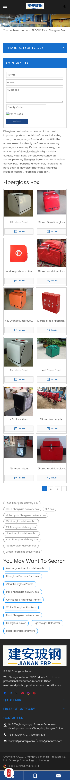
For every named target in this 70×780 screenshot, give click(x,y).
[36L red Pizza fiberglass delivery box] (51, 202)
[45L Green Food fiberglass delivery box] (51, 348)
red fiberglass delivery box (21, 545)
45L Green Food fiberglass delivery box (51, 370)
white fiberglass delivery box (22, 509)
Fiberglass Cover (16, 623)
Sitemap (14, 760)
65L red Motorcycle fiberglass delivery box (51, 420)
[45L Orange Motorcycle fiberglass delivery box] (18, 299)
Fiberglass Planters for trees (22, 576)
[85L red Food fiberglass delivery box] (51, 252)
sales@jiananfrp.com (49, 741)
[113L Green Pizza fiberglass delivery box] (18, 447)
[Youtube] (23, 693)
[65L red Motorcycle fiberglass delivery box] (51, 397)
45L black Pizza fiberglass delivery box (19, 420)
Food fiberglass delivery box (22, 503)
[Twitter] (17, 693)
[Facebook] (5, 693)
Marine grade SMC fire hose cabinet (19, 272)
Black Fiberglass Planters (20, 631)
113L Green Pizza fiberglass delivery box (19, 469)
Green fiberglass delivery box (23, 551)
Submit (17, 121)
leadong (44, 760)
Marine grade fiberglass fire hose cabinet (51, 321)
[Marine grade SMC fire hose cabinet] (18, 253)
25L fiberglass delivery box (21, 527)
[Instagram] (29, 693)
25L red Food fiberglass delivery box (51, 469)
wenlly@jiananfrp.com (21, 741)
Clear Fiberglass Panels (19, 584)
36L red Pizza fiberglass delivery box (51, 222)
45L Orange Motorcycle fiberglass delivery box (19, 321)
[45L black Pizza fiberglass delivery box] (18, 406)
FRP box (49, 509)
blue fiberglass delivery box (22, 533)
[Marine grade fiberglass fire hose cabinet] (51, 302)
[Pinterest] (34, 693)
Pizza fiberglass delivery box (22, 539)
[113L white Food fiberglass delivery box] (18, 203)
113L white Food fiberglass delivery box (19, 222)
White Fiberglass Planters (21, 607)
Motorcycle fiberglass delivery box (26, 515)
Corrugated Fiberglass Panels (23, 599)
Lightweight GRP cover (47, 623)
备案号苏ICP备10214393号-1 (23, 766)
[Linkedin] (11, 693)
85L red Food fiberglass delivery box (51, 272)
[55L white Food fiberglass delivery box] (18, 352)
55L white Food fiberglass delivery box (19, 370)
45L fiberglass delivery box (21, 521)
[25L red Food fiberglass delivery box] (51, 449)
